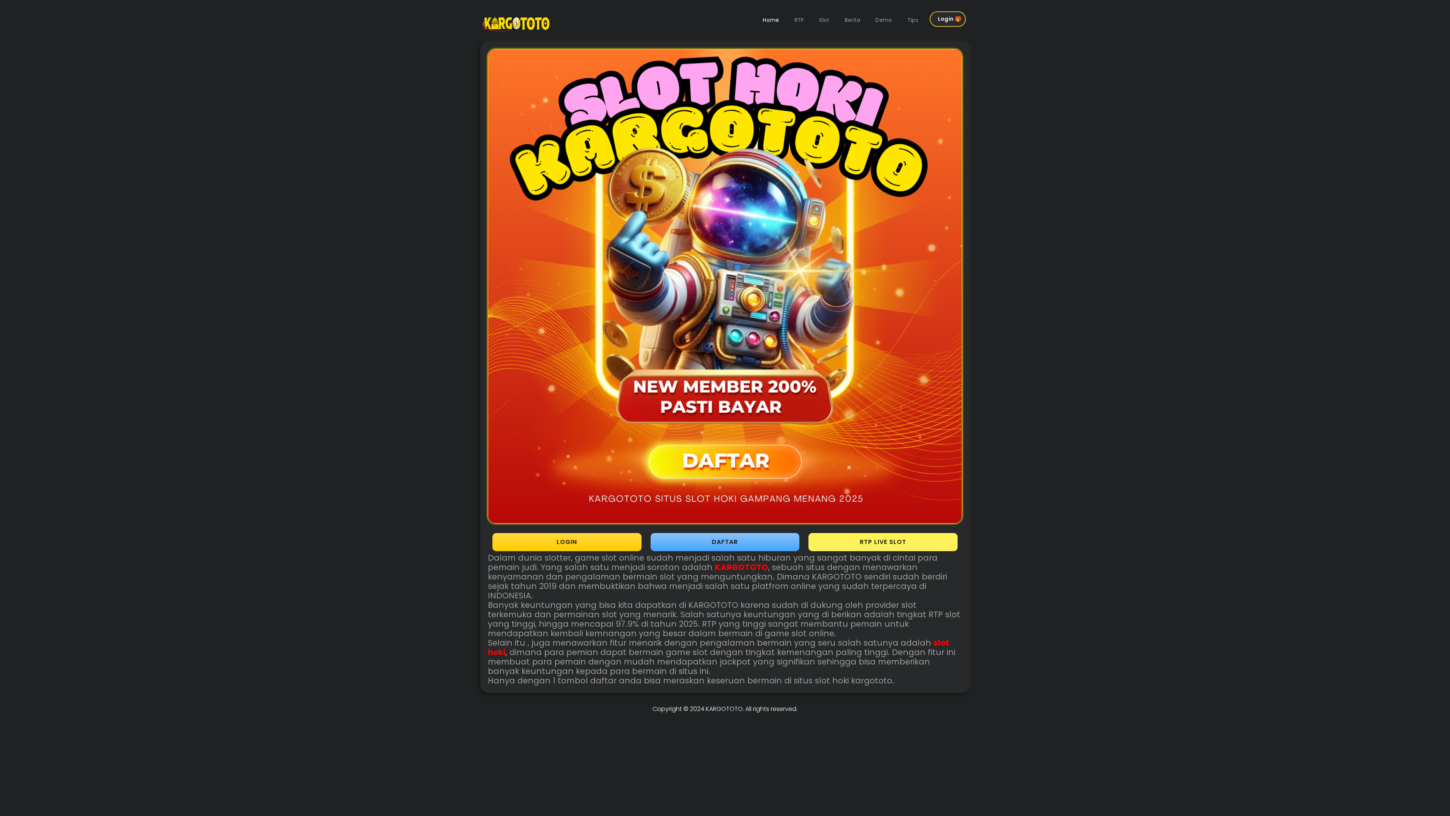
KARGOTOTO (724, 709)
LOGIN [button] (567, 542)
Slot (824, 20)
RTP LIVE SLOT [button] (883, 542)
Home (771, 20)
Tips (912, 20)
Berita (853, 20)
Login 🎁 (949, 19)
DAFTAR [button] (725, 542)
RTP (799, 20)
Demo (883, 20)
